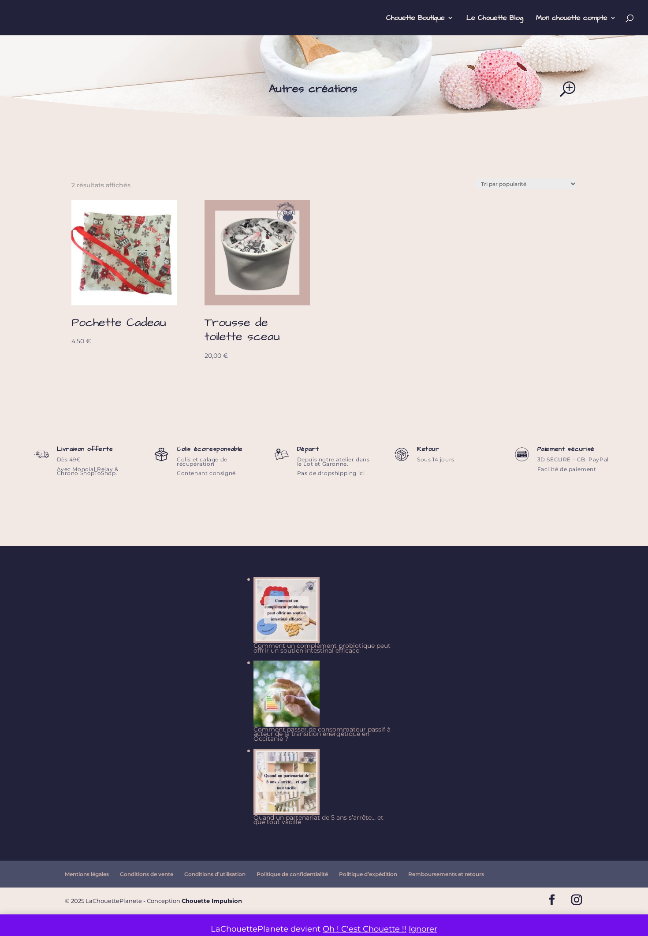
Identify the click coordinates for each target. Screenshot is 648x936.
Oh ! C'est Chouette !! (364, 929)
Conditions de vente (146, 874)
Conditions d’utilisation (215, 874)
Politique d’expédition (368, 874)
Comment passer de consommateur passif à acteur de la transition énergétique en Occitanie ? (322, 734)
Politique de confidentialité (292, 874)
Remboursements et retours (446, 874)
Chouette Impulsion (212, 900)
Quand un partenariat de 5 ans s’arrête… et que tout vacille (318, 819)
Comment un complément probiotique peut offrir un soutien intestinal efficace (322, 648)
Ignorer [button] (423, 929)
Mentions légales (87, 874)
